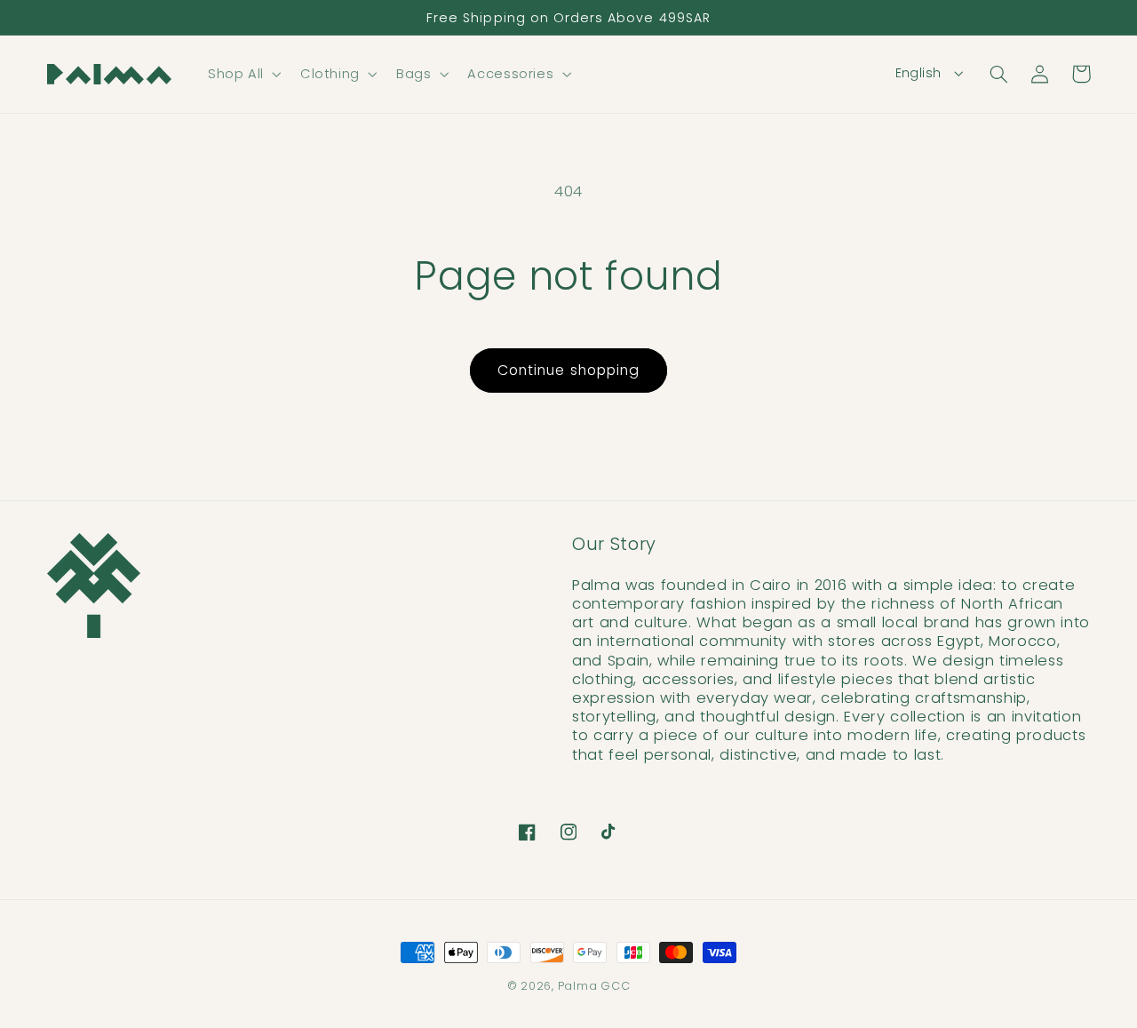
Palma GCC (594, 985)
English (918, 73)
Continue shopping (568, 370)
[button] (242, 73)
